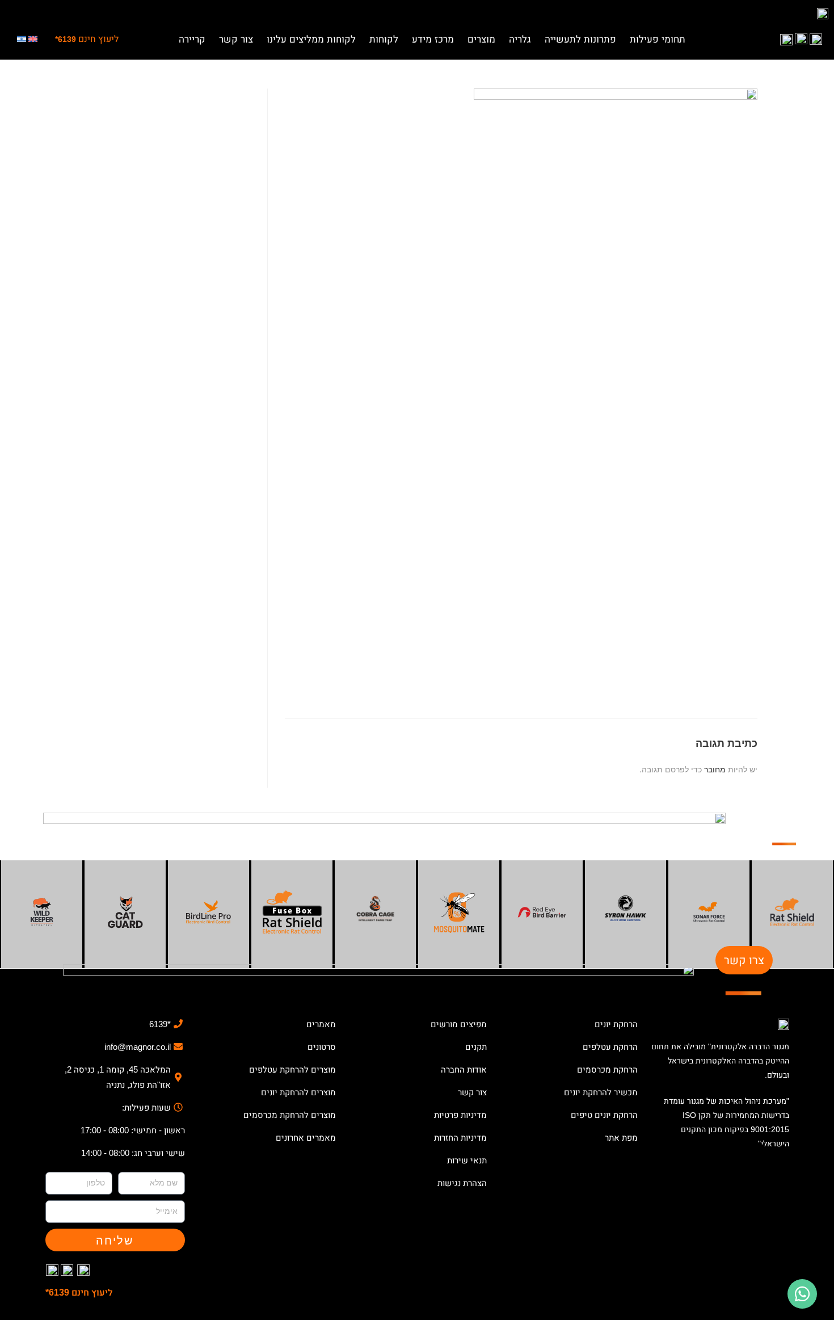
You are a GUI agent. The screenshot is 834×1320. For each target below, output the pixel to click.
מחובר (715, 769)
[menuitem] (32, 40)
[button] (657, 36)
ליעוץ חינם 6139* (79, 1292)
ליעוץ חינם (87, 39)
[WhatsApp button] (802, 1294)
